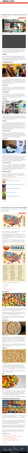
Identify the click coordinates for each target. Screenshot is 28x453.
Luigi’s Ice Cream (7, 132)
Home (3, 201)
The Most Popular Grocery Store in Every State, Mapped (10, 440)
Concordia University (11, 240)
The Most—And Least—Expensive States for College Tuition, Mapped (12, 436)
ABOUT (5, 448)
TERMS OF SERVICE (11, 449)
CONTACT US (10, 448)
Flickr (15, 33)
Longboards (3, 79)
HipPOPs (4, 122)
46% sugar (3, 394)
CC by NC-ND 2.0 (18, 33)
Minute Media (12, 452)
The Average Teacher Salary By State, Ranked (9, 437)
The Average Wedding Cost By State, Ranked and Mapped (11, 439)
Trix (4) (5, 288)
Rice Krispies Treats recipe (13, 340)
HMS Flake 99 (5, 173)
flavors (12, 165)
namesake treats (16, 175)
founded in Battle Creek (6, 314)
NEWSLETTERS (15, 448)
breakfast (10, 231)
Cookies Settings (10, 450)
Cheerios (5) (5, 286)
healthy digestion (22, 235)
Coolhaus (22, 155)
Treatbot (6, 57)
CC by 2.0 (8, 114)
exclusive (24, 168)
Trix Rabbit (5, 391)
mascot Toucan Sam (8, 310)
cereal (21, 231)
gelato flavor (21, 125)
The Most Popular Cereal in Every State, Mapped (9, 435)
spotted (13, 82)
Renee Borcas (3, 16)
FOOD (5, 201)
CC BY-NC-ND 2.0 (9, 154)
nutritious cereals (18, 416)
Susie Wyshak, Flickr (5, 154)
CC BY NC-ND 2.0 (8, 77)
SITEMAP (21, 449)
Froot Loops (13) (6, 284)
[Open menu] (1, 1)
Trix (2, 390)
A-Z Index (5, 450)
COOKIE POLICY (5, 449)
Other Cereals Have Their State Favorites (9, 289)
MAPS (5, 442)
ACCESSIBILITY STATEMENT (16, 449)
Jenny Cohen (3, 211)
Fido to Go (11, 87)
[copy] (6, 17)
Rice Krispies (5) (6, 285)
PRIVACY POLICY (22, 448)
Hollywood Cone (5, 164)
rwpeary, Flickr (4, 77)
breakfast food (15, 235)
